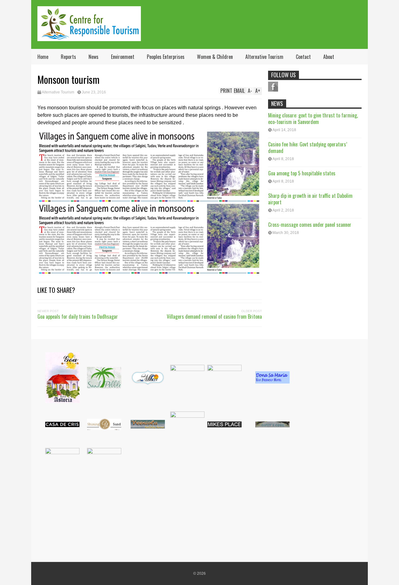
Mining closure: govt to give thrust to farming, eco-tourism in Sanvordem (313, 119)
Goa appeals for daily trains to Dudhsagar (77, 316)
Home (42, 56)
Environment (122, 56)
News (94, 56)
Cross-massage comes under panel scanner (309, 224)
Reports (68, 56)
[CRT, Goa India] (89, 37)
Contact (303, 56)
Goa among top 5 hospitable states (301, 173)
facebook (273, 87)
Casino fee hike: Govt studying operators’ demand (307, 147)
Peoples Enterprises (166, 56)
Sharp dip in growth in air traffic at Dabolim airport (310, 199)
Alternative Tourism (264, 56)
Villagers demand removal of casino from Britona (214, 316)
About (328, 56)
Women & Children (215, 56)
